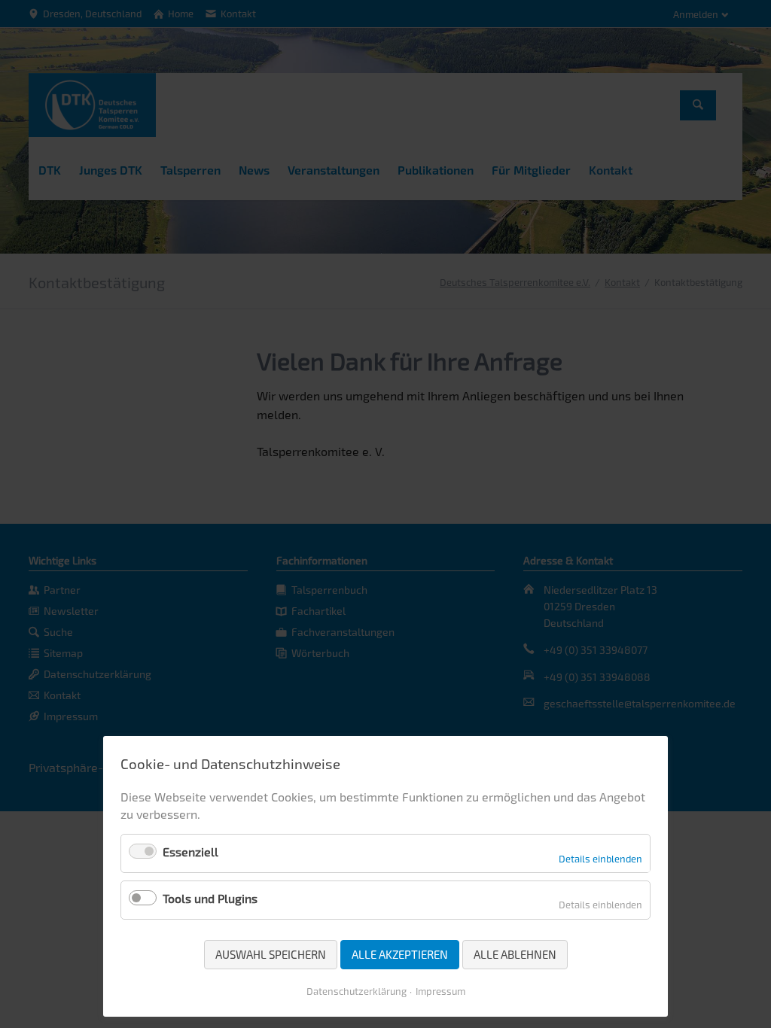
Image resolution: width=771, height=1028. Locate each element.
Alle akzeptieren (400, 954)
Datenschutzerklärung (356, 991)
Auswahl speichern (270, 954)
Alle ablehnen (515, 954)
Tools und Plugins (210, 898)
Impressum (440, 991)
